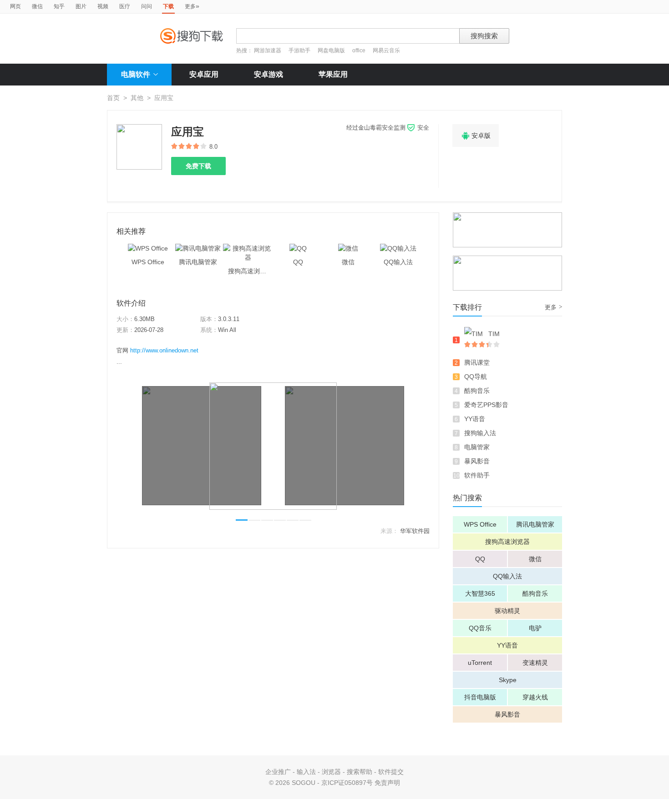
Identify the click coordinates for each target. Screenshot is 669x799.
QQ (480, 559)
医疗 (124, 6)
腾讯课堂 (477, 362)
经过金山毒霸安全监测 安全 (387, 127)
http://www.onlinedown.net (164, 350)
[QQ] (298, 248)
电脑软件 (135, 74)
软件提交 (391, 771)
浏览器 (331, 771)
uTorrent (480, 662)
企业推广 (278, 771)
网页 (15, 6)
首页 (113, 97)
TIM (494, 333)
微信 (37, 6)
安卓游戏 (268, 74)
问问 (146, 6)
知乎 (59, 6)
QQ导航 (475, 376)
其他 (137, 97)
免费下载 (198, 166)
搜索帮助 (359, 771)
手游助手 (300, 50)
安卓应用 (203, 74)
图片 (81, 6)
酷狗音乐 (477, 390)
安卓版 (476, 136)
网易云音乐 (386, 50)
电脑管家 (477, 447)
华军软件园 (415, 531)
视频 (102, 6)
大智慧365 (480, 593)
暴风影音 (477, 461)
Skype (508, 679)
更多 (192, 6)
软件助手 (477, 475)
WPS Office (480, 524)
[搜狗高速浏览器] (248, 248)
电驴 (535, 628)
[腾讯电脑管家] (198, 248)
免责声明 (387, 782)
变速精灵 (535, 662)
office (359, 50)
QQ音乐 (480, 628)
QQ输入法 (507, 576)
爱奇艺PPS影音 (486, 404)
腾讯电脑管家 (535, 524)
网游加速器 (267, 50)
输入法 (306, 771)
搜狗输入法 (480, 433)
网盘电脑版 (331, 50)
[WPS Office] (148, 248)
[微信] (348, 248)
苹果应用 (333, 74)
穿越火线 (535, 697)
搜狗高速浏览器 (507, 541)
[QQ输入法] (398, 248)
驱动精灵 (507, 610)
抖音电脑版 (480, 697)
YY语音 (474, 418)
